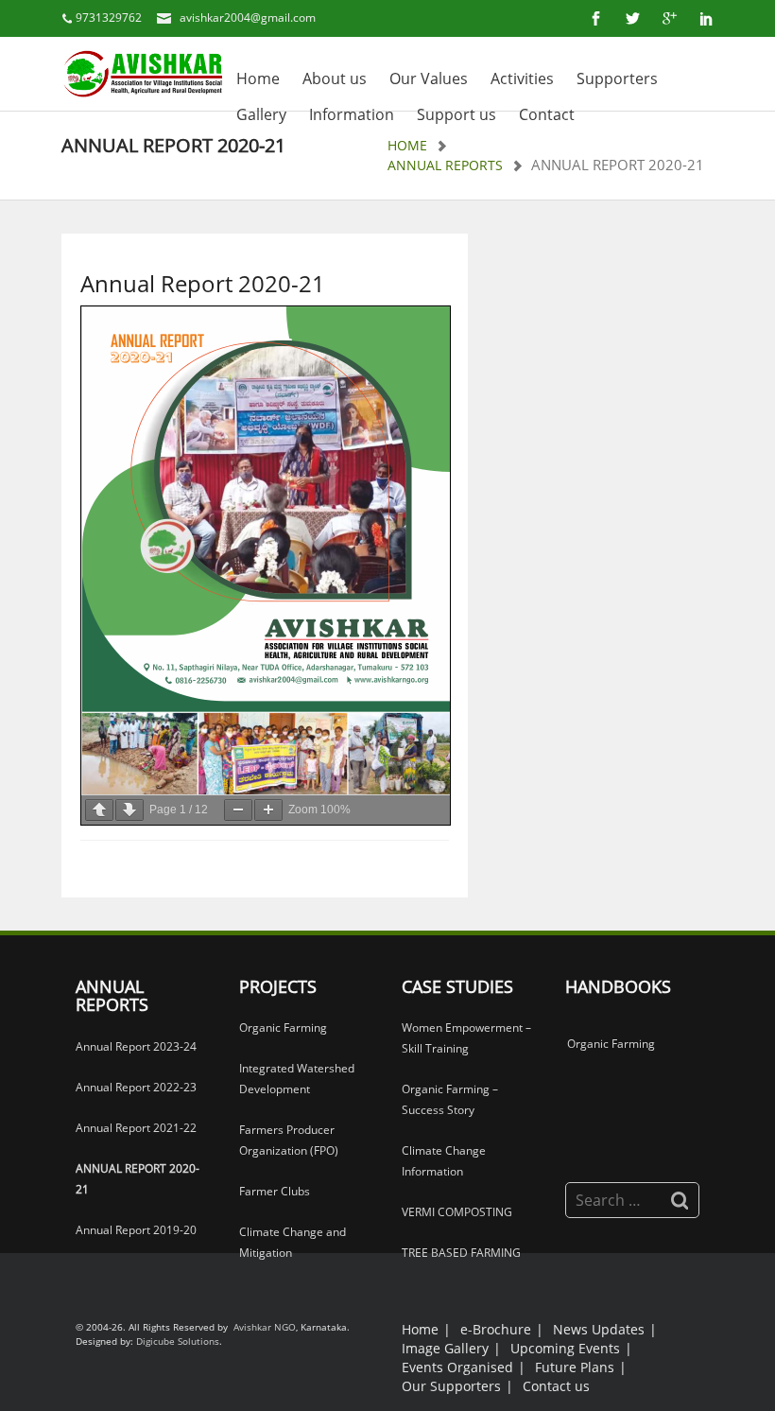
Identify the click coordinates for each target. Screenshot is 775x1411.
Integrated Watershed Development (296, 1078)
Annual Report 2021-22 (136, 1128)
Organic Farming (283, 1027)
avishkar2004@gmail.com (248, 17)
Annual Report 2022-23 (136, 1087)
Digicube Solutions (177, 1341)
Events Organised (457, 1367)
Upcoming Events (565, 1348)
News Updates (599, 1329)
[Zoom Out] (238, 810)
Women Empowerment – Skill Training (466, 1037)
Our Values (428, 78)
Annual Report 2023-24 (136, 1046)
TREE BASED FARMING (461, 1253)
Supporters (617, 78)
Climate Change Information (444, 1160)
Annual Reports (445, 165)
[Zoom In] (268, 810)
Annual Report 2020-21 (137, 1178)
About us (334, 78)
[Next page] (129, 810)
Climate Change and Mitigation (292, 1242)
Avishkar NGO (263, 1326)
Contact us (556, 1386)
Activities (522, 78)
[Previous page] (99, 810)
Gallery (261, 114)
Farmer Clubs (274, 1191)
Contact (547, 114)
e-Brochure (495, 1329)
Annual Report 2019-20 (136, 1230)
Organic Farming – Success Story (450, 1099)
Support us (456, 114)
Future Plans (574, 1367)
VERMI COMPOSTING (457, 1212)
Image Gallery (445, 1348)
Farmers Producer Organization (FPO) (288, 1140)
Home (258, 78)
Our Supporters (451, 1386)
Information (351, 114)
